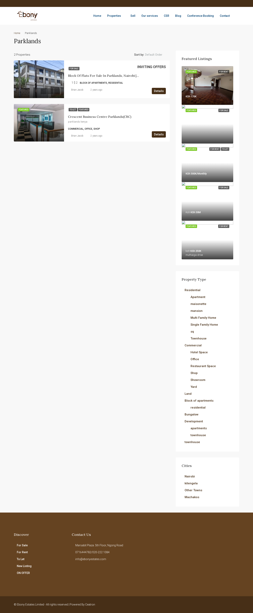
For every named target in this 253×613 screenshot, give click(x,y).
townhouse (198, 435)
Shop (194, 373)
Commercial (193, 345)
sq (192, 331)
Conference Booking (200, 15)
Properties (114, 15)
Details (159, 91)
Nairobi (190, 476)
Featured (83, 110)
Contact (225, 15)
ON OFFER (23, 573)
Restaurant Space (203, 366)
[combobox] (156, 55)
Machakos (192, 497)
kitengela (191, 483)
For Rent (22, 552)
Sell (132, 15)
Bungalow (191, 414)
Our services (149, 15)
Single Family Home (204, 324)
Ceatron (90, 604)
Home (97, 15)
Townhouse (199, 338)
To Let (73, 110)
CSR (166, 15)
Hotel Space (199, 352)
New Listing (24, 566)
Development (194, 421)
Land (188, 394)
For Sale (74, 68)
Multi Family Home (203, 318)
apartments (199, 428)
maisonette (198, 304)
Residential (192, 290)
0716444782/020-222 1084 (92, 552)
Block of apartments (199, 400)
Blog (178, 15)
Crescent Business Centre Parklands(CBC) (99, 117)
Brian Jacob (77, 89)
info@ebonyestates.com (90, 559)
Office (195, 359)
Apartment (198, 297)
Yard (194, 387)
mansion (197, 311)
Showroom (198, 380)
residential (198, 407)
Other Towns (193, 490)
